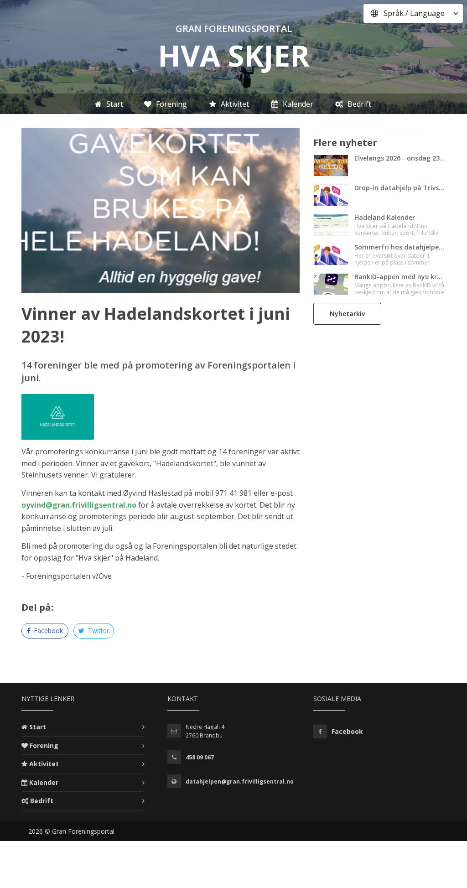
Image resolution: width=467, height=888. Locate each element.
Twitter (97, 630)
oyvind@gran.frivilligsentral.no (78, 505)
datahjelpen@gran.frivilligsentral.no (240, 781)
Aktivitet (44, 763)
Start (37, 726)
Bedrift (41, 800)
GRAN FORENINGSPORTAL (234, 28)
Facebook (47, 630)
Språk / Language (414, 13)
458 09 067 (200, 757)
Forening (44, 745)
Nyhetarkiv (347, 313)
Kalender (43, 782)
